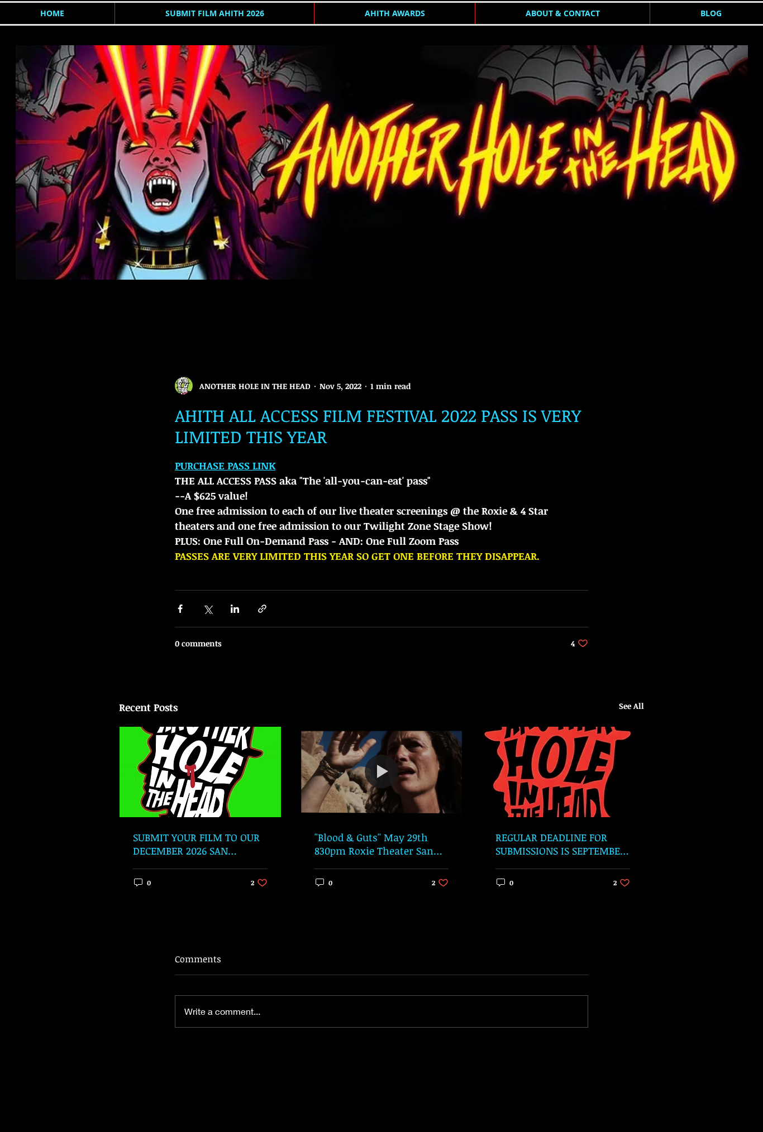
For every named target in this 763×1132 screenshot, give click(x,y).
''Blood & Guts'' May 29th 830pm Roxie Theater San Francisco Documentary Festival (373, 844)
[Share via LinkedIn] (235, 608)
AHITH (130, 309)
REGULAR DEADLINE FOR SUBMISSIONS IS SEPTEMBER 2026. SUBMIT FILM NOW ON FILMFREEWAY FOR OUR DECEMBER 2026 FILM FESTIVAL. (561, 844)
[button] (629, 309)
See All (631, 706)
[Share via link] (262, 608)
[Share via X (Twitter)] (207, 608)
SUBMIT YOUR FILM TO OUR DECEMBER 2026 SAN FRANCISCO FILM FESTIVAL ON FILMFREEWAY (196, 844)
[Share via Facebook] (180, 608)
